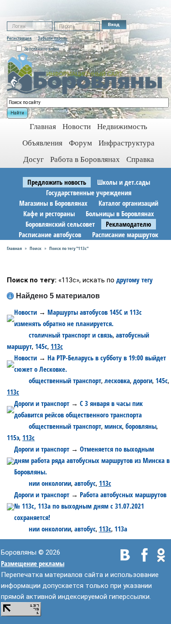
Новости (76, 126)
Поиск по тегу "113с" (68, 248)
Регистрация (19, 38)
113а (120, 528)
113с (57, 346)
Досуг (33, 159)
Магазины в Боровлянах (53, 203)
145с (41, 346)
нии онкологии (50, 483)
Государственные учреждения (88, 192)
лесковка (117, 380)
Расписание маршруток (125, 234)
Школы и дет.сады (123, 182)
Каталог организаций (128, 203)
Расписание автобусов (50, 234)
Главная (14, 248)
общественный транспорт (65, 380)
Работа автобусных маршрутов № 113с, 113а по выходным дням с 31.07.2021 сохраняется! (90, 506)
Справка (140, 159)
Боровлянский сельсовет (60, 224)
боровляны (140, 426)
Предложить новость (56, 182)
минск (113, 426)
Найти (17, 112)
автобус (85, 483)
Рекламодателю (128, 224)
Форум (80, 143)
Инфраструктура (126, 143)
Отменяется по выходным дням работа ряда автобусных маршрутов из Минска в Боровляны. (92, 460)
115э (13, 437)
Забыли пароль (52, 38)
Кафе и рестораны (49, 213)
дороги (142, 380)
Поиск (35, 248)
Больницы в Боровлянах (120, 213)
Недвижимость (122, 126)
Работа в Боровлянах (85, 159)
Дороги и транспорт (41, 403)
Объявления (42, 143)
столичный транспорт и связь (71, 334)
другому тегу (134, 279)
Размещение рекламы (32, 563)
